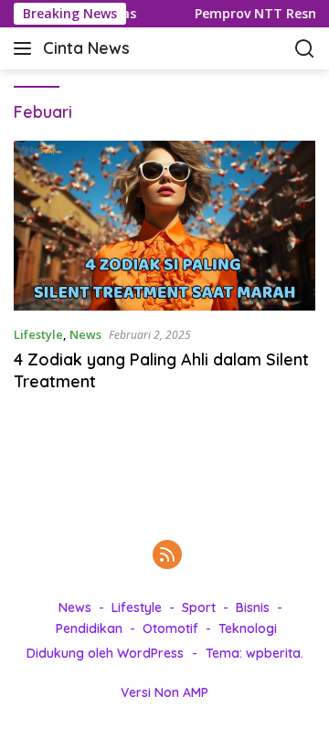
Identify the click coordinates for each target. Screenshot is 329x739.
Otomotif (170, 628)
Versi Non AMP (164, 692)
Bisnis (253, 607)
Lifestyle (38, 334)
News (85, 334)
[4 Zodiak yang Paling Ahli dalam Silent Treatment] (164, 226)
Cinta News (86, 47)
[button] (26, 48)
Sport (199, 607)
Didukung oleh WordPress (105, 653)
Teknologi (247, 628)
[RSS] (167, 556)
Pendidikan (89, 628)
